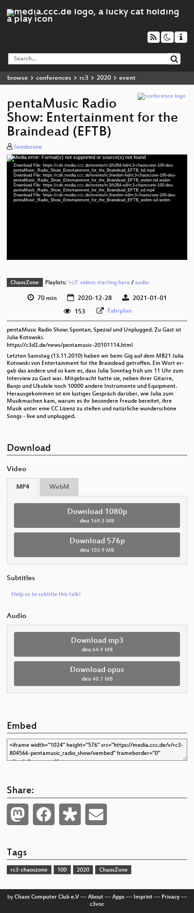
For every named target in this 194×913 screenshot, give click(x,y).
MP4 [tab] (22, 487)
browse (17, 78)
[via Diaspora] (70, 814)
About (95, 897)
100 (62, 870)
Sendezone (28, 147)
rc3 (83, 78)
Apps (118, 897)
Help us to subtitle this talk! (46, 594)
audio (142, 283)
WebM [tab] (59, 487)
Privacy (171, 897)
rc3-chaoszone (28, 870)
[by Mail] (96, 814)
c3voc (97, 904)
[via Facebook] (44, 814)
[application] (97, 207)
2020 (104, 78)
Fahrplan (119, 311)
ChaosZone (24, 283)
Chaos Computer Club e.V (46, 897)
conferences (53, 78)
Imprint (143, 897)
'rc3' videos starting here (99, 283)
